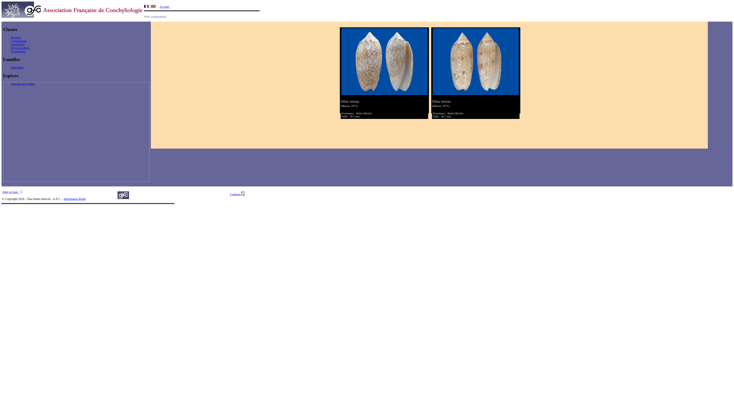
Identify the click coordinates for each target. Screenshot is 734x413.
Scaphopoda (18, 51)
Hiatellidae (17, 67)
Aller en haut (11, 192)
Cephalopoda (19, 41)
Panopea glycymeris (23, 83)
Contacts (235, 194)
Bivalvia (16, 37)
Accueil (164, 6)
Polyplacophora (20, 48)
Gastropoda (18, 44)
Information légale (75, 199)
